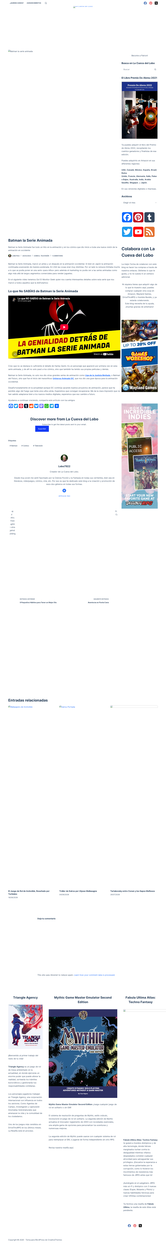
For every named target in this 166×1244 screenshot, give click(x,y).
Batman (13, 446)
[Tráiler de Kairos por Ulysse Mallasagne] (83, 796)
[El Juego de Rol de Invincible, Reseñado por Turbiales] (32, 796)
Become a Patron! (139, 55)
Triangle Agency (16, 1066)
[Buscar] (46, 3)
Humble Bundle (145, 297)
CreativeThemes (55, 1240)
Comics (37, 256)
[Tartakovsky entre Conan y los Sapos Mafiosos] (134, 796)
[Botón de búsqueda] (155, 69)
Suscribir (42, 429)
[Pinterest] (150, 3)
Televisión (45, 256)
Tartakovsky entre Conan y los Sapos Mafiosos (132, 891)
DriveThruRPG (129, 297)
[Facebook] (145, 3)
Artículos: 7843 (64, 496)
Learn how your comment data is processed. (94, 975)
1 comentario (57, 256)
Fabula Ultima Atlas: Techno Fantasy (140, 1140)
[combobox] (137, 69)
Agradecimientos (34, 3)
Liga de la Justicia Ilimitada (97, 375)
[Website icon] (64, 490)
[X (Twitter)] (156, 3)
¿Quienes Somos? (17, 3)
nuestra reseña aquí (64, 1147)
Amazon (131, 294)
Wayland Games (143, 294)
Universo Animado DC (63, 378)
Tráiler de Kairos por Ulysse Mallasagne (78, 891)
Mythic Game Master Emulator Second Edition (70, 1104)
